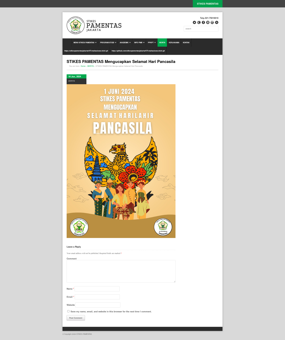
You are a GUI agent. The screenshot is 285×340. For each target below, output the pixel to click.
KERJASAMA (174, 42)
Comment (72, 258)
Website (71, 304)
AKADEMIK (123, 44)
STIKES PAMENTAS (207, 3)
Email (70, 296)
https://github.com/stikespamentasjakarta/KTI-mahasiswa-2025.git (138, 51)
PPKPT (150, 44)
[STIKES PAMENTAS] (94, 25)
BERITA (162, 42)
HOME (67, 42)
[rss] (216, 22)
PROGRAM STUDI (106, 44)
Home (83, 66)
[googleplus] (199, 22)
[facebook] (203, 22)
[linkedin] (207, 22)
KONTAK (186, 42)
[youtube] (212, 22)
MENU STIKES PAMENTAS (83, 44)
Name (70, 288)
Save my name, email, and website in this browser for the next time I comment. (111, 311)
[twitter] (194, 22)
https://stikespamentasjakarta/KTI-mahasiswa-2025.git (86, 51)
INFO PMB (137, 44)
